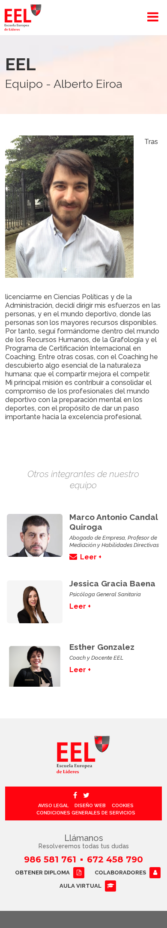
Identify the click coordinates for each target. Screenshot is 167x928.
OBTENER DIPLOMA (42, 872)
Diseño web (90, 805)
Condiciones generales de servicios (85, 813)
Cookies (123, 805)
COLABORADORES (120, 872)
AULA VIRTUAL (80, 886)
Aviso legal (53, 805)
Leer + (90, 557)
